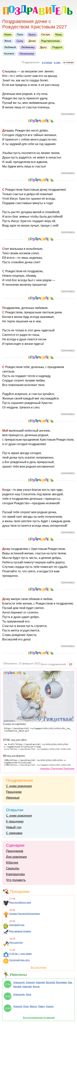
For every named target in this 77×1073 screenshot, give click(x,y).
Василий (50, 982)
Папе (20, 34)
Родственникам (50, 40)
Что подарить (16, 880)
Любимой (10, 47)
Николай (27, 986)
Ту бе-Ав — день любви (20, 954)
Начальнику (27, 53)
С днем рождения (19, 786)
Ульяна (49, 1006)
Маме (7, 34)
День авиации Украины (20, 931)
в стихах (47, 62)
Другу (43, 47)
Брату (32, 34)
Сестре (45, 34)
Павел (41, 1006)
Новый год (13, 827)
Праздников (14, 851)
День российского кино (20, 902)
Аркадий (40, 982)
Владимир (61, 982)
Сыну (20, 40)
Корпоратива (15, 874)
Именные (12, 797)
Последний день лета (19, 960)
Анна (28, 994)
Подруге (57, 47)
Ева (70, 982)
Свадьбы (12, 868)
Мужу (58, 34)
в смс (57, 62)
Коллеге (9, 53)
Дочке (32, 40)
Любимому (28, 47)
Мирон (33, 1006)
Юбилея (12, 862)
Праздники (14, 792)
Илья (26, 1006)
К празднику (15, 821)
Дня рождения (16, 857)
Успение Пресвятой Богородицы (24, 913)
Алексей (30, 982)
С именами (14, 833)
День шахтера (16, 942)
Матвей (17, 986)
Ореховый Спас (16, 925)
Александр (19, 982)
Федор (36, 986)
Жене (7, 40)
